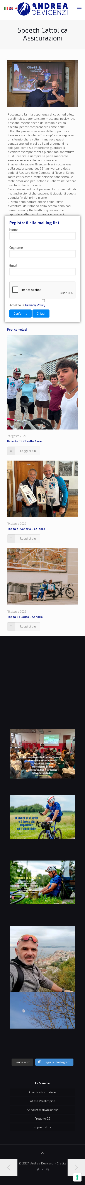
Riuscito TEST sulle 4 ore (24, 441)
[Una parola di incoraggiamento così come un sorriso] (42, 762)
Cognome (16, 248)
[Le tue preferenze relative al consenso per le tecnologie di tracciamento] (77, 1177)
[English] (11, 8)
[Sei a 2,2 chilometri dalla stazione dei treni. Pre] (42, 959)
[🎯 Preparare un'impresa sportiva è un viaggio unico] (42, 1024)
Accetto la (27, 305)
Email (13, 266)
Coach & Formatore (42, 1092)
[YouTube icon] (42, 1169)
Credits (61, 1163)
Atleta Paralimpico (42, 1101)
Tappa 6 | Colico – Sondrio (25, 617)
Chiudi (41, 314)
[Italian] (6, 8)
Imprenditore (42, 1127)
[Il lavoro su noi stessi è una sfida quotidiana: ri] (42, 828)
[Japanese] (16, 8)
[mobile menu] (79, 8)
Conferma (20, 314)
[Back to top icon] (42, 1153)
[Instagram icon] (47, 1169)
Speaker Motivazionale (42, 1110)
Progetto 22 (42, 1118)
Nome (13, 230)
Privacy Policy (35, 305)
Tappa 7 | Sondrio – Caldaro (26, 529)
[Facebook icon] (38, 1169)
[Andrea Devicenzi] (42, 8)
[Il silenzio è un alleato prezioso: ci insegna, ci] (42, 893)
